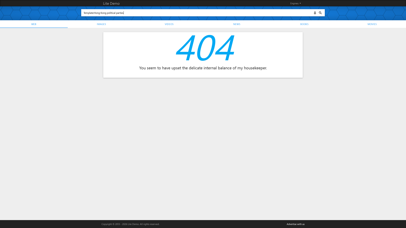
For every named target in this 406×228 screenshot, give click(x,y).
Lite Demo (111, 3)
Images (101, 24)
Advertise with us (295, 224)
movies (372, 24)
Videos (169, 24)
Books (304, 24)
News (236, 24)
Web (33, 24)
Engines (296, 3)
